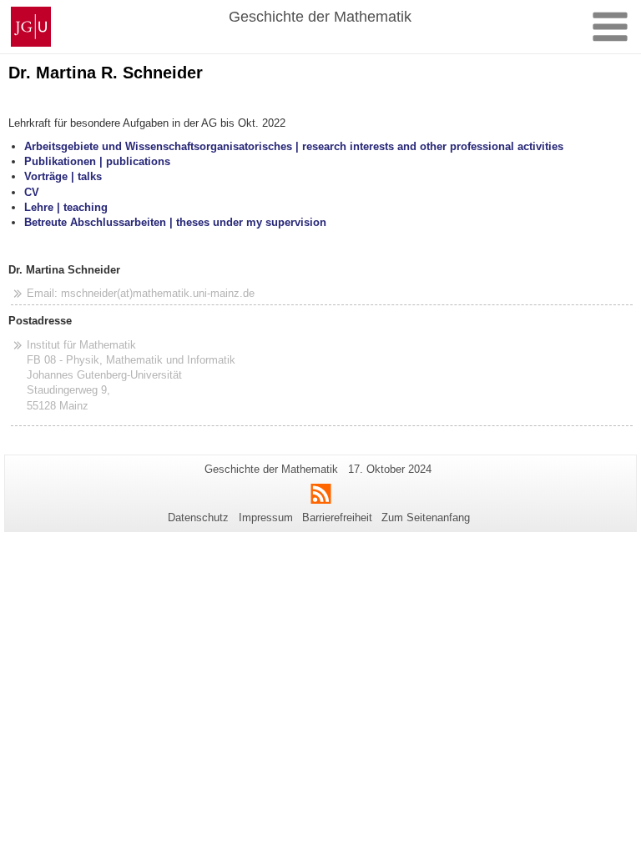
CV (31, 192)
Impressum (266, 517)
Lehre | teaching (66, 207)
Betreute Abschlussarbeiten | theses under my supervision (175, 222)
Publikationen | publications (97, 161)
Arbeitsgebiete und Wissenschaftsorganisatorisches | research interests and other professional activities (293, 146)
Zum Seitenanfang (425, 517)
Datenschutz (198, 517)
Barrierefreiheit (337, 517)
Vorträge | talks (63, 176)
